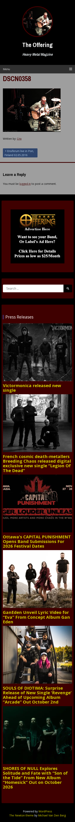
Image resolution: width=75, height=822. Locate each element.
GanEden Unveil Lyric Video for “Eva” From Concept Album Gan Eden (36, 617)
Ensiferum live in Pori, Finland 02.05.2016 (19, 153)
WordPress (45, 811)
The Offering (37, 45)
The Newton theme (21, 815)
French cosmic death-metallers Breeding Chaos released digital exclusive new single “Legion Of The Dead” (37, 463)
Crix (19, 138)
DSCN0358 (17, 78)
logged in (25, 184)
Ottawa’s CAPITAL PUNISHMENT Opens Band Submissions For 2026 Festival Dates (37, 541)
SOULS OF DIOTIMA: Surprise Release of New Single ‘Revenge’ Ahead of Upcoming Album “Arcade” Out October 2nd (37, 695)
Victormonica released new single (32, 387)
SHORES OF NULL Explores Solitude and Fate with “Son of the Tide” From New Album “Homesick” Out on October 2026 (35, 777)
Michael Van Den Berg (52, 815)
